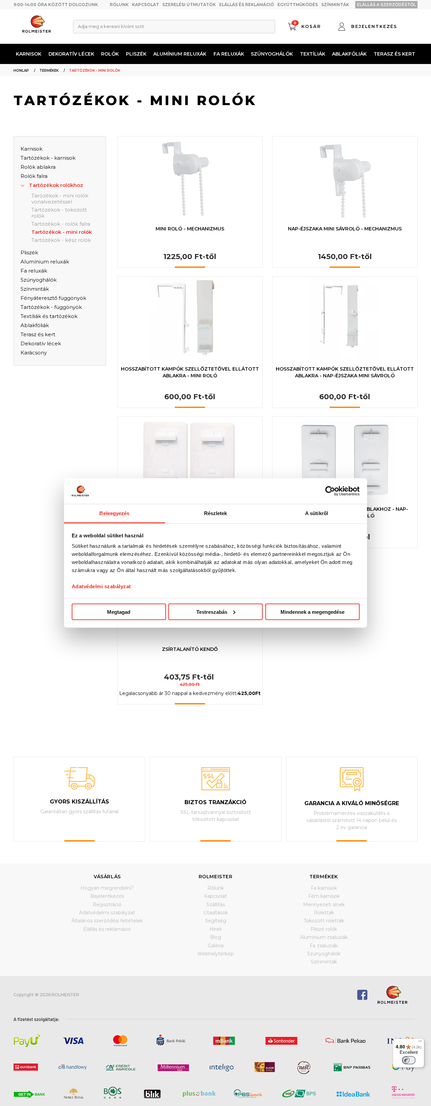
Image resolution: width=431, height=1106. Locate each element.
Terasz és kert (394, 54)
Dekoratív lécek (71, 54)
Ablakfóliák (349, 54)
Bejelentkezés (107, 896)
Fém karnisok (324, 896)
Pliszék (136, 54)
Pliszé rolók (323, 929)
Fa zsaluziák (324, 946)
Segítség (215, 921)
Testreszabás (211, 611)
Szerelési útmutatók (189, 4)
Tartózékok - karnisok (48, 158)
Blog (215, 937)
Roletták (324, 913)
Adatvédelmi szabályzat (101, 586)
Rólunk (119, 4)
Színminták (335, 4)
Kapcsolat (145, 4)
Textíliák (312, 54)
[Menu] (420, 1043)
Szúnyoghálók (272, 54)
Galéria (216, 946)
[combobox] (174, 26)
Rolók (110, 54)
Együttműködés (297, 4)
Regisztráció (107, 905)
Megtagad (118, 611)
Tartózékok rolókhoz (56, 185)
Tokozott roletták (324, 921)
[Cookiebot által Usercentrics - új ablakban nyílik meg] (330, 491)
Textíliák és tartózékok (49, 316)
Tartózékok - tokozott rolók (59, 213)
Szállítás (215, 905)
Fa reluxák (228, 54)
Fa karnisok (324, 888)
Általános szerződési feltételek (107, 921)
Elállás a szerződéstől (386, 4)
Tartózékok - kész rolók (61, 240)
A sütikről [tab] (316, 513)
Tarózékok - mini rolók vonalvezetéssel (59, 199)
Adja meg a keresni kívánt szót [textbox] (111, 26)
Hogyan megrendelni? (107, 888)
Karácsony (34, 352)
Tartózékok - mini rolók (61, 232)
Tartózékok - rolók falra (60, 224)
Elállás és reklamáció (246, 4)
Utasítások (215, 913)
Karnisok (28, 54)
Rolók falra (34, 176)
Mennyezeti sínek (324, 905)
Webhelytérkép (215, 954)
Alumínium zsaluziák (324, 937)
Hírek (215, 929)
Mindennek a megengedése (312, 611)
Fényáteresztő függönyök (53, 298)
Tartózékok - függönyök (51, 307)
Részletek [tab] (215, 513)
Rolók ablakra (38, 167)
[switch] (409, 1060)
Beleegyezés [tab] (114, 513)
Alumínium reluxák (179, 54)
